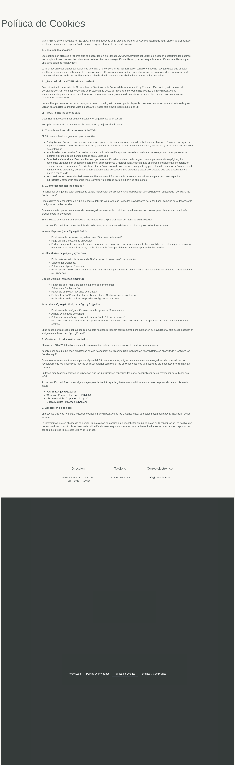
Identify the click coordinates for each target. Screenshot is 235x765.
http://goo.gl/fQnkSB (73, 279)
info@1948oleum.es (160, 477)
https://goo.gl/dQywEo (87, 304)
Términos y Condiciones (153, 673)
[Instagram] (117, 606)
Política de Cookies (124, 673)
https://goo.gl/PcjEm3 (61, 304)
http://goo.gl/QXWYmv (72, 253)
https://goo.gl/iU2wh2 (74, 231)
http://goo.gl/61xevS (64, 391)
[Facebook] (106, 606)
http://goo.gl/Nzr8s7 (75, 402)
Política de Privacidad (98, 673)
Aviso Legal (75, 673)
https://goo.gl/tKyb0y (79, 395)
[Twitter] (129, 606)
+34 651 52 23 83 (120, 477)
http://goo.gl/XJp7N (77, 398)
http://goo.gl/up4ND (74, 333)
